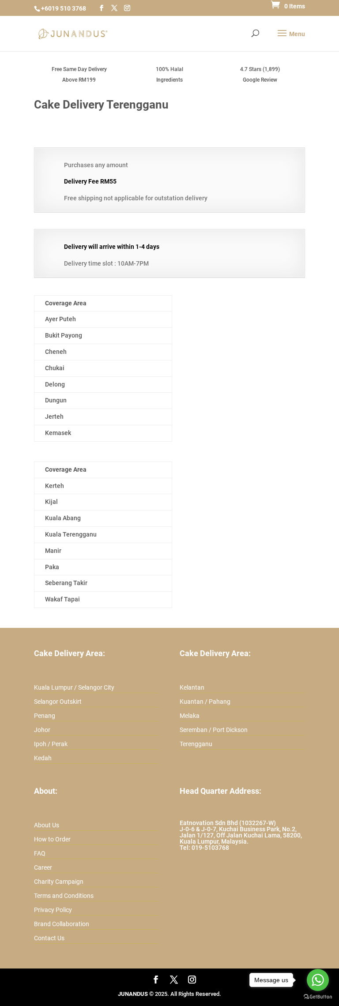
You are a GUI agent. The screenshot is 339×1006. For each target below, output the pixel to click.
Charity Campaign (58, 881)
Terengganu (196, 743)
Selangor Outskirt (58, 701)
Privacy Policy (53, 909)
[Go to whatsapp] (318, 980)
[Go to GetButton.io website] (318, 997)
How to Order (52, 839)
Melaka (190, 715)
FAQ (39, 853)
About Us (46, 825)
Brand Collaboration (61, 923)
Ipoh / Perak (51, 743)
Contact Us (49, 938)
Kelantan (192, 687)
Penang (44, 715)
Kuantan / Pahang (205, 701)
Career (43, 867)
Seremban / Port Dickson (214, 729)
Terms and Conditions (64, 895)
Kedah (43, 758)
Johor (42, 729)
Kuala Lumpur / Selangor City (74, 687)
